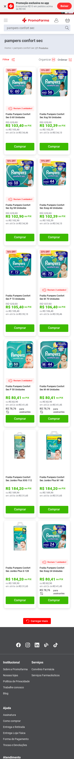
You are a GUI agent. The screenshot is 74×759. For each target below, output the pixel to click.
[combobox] (37, 28)
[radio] (46, 59)
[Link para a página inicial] (8, 48)
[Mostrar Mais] (37, 621)
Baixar (64, 6)
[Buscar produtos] (67, 28)
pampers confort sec (24, 48)
